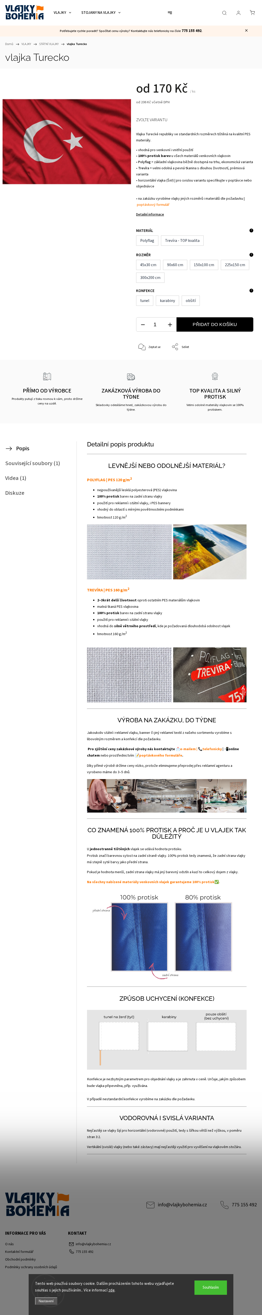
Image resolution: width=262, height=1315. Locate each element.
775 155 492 (244, 1204)
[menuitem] (62, 13)
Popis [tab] (22, 448)
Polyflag (144, 162)
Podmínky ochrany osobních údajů (31, 1267)
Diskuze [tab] (14, 493)
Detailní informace (150, 214)
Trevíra (144, 168)
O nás (9, 1244)
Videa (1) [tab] (15, 478)
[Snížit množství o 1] (142, 324)
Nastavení (46, 1301)
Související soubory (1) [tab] (32, 463)
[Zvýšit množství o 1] (169, 324)
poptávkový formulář (153, 204)
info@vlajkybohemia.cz (182, 1204)
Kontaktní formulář (19, 1251)
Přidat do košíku (215, 324)
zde (111, 1290)
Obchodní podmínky (20, 1259)
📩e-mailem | (186, 749)
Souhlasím (211, 1287)
